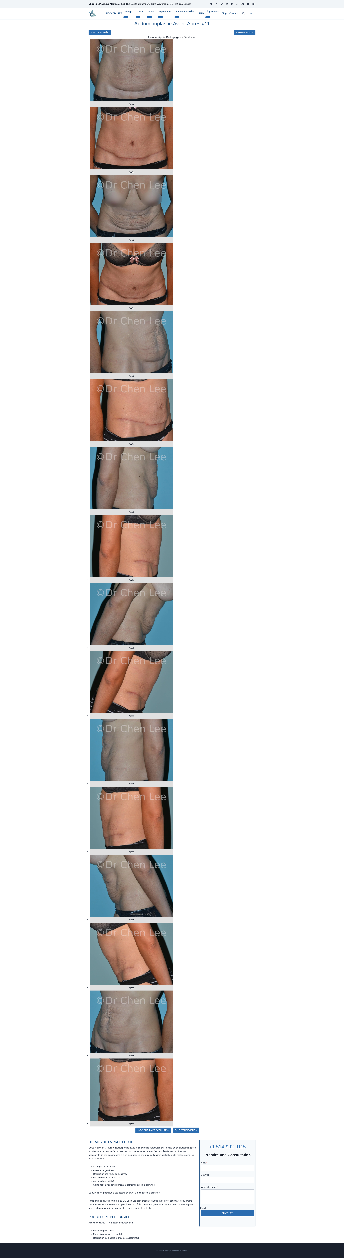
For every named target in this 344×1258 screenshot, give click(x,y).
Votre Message (209, 1187)
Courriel (205, 1175)
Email (203, 1208)
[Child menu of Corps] (138, 17)
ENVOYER (227, 1213)
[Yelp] (237, 4)
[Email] (211, 4)
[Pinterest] (232, 4)
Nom (204, 1163)
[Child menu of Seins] (149, 17)
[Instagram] (253, 4)
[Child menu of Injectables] (160, 17)
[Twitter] (221, 4)
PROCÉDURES (114, 13)
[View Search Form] (243, 13)
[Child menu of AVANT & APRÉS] (177, 17)
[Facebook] (242, 4)
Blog (224, 13)
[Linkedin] (227, 4)
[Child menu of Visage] (125, 17)
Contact (233, 13)
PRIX (201, 13)
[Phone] (216, 4)
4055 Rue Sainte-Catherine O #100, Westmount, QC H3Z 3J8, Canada (156, 4)
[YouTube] (248, 4)
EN (251, 13)
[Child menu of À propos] (207, 17)
